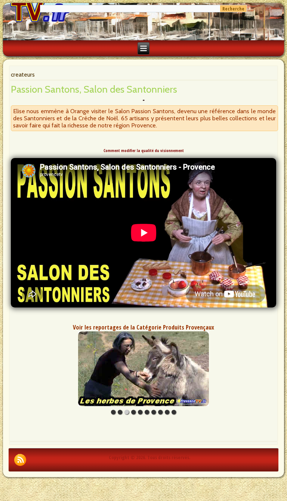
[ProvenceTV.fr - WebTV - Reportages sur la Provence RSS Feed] (20, 460)
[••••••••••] (143, 368)
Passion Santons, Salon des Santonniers (94, 89)
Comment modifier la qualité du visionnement (144, 150)
